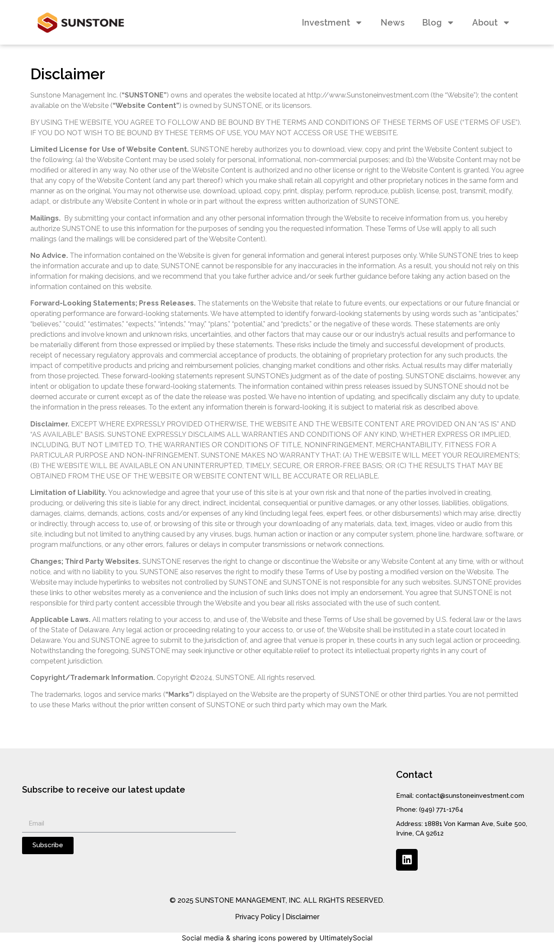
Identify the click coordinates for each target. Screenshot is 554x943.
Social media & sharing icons (229, 937)
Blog (432, 22)
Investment (326, 22)
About (485, 22)
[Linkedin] (407, 860)
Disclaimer (302, 917)
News (392, 22)
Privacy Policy (257, 917)
